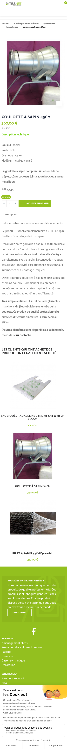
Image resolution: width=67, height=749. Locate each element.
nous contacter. (22, 335)
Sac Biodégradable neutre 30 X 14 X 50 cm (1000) (33, 417)
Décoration (8, 665)
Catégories (3, 4)
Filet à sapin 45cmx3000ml (32, 553)
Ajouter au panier (37, 203)
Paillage (6, 651)
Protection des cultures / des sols (22, 647)
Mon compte (57, 12)
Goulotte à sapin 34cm (32, 486)
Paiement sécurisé (13, 678)
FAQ (4, 682)
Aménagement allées (15, 643)
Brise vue (7, 656)
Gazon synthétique (13, 660)
